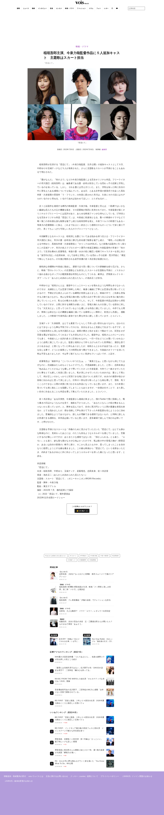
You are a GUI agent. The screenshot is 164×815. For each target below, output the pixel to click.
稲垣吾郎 (83, 560)
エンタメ (59, 8)
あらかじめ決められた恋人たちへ (56, 555)
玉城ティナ (72, 560)
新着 (18, 8)
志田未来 (116, 555)
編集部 (104, 149)
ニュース (26, 8)
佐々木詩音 (105, 555)
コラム (91, 8)
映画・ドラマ (69, 8)
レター (106, 8)
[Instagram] (112, 8)
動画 (33, 8)
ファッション (81, 8)
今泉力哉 (94, 555)
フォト (98, 8)
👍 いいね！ (82, 510)
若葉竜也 (93, 560)
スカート (73, 555)
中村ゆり (84, 555)
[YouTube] (117, 8)
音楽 (51, 8)
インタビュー (42, 8)
